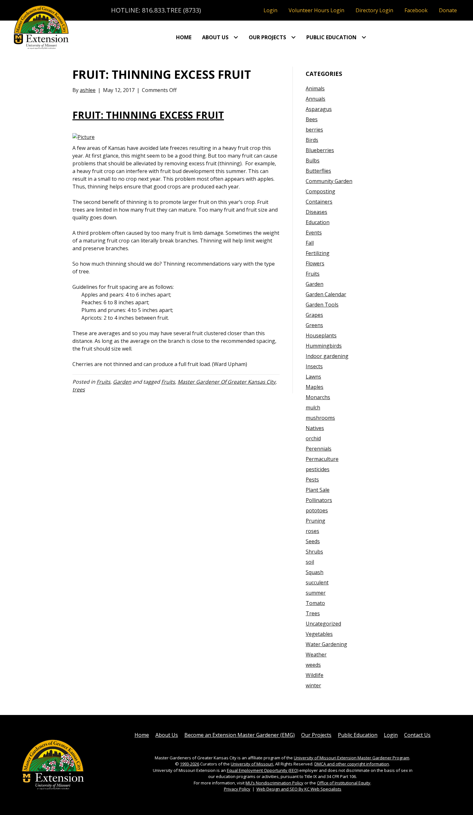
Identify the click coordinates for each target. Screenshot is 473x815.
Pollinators (319, 500)
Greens (314, 325)
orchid (313, 438)
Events (314, 232)
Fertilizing (317, 253)
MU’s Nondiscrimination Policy (274, 783)
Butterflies (318, 170)
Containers (319, 201)
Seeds (313, 541)
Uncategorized (323, 623)
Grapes (314, 314)
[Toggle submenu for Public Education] (364, 37)
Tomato (315, 603)
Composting (320, 191)
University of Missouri (252, 764)
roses (312, 531)
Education (317, 222)
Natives (315, 428)
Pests (312, 479)
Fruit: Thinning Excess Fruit (148, 115)
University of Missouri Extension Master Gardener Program (351, 758)
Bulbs (313, 160)
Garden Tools (322, 304)
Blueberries (320, 150)
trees (78, 389)
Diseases (316, 211)
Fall (310, 242)
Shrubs (314, 551)
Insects (314, 366)
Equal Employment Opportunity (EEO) (262, 770)
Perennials (318, 448)
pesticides (317, 469)
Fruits (103, 381)
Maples (314, 386)
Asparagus (319, 109)
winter (313, 685)
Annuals (315, 98)
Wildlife (314, 675)
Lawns (313, 376)
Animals (315, 88)
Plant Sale (317, 489)
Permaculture (322, 458)
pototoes (317, 510)
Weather (316, 654)
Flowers (315, 263)
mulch (313, 407)
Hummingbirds (324, 345)
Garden (122, 381)
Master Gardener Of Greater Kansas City (226, 381)
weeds (313, 664)
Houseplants (321, 335)
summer (316, 592)
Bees (312, 119)
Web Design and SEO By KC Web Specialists (298, 789)
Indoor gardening (327, 356)
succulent (317, 582)
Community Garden (329, 181)
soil (310, 561)
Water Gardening (326, 644)
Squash (314, 572)
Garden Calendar (326, 294)
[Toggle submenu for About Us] (236, 37)
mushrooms (320, 417)
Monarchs (318, 397)
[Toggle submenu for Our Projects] (293, 37)
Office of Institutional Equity (343, 783)
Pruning (315, 520)
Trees (313, 613)
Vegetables (319, 633)
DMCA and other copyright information (351, 764)
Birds (312, 139)
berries (314, 129)
